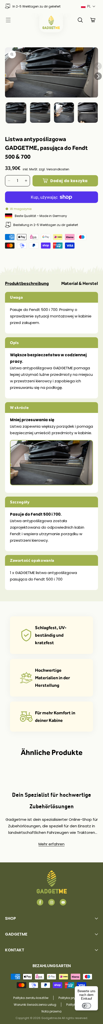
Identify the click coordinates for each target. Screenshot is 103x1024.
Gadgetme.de (51, 1018)
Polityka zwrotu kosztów (30, 998)
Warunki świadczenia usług (35, 1004)
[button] (88, 6)
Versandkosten (57, 169)
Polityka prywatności (74, 998)
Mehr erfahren (51, 844)
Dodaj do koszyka (69, 180)
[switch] (86, 1005)
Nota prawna (52, 1011)
